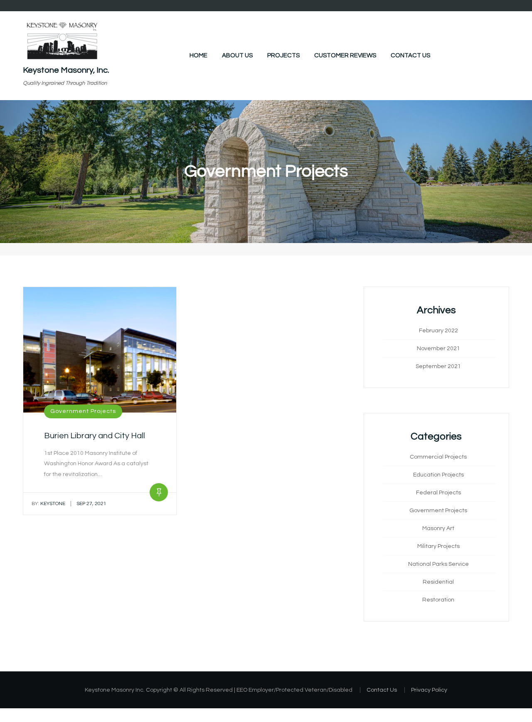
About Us (237, 55)
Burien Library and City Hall (94, 436)
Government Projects (83, 411)
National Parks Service (438, 564)
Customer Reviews (345, 55)
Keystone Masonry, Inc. (66, 70)
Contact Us (410, 55)
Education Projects (438, 475)
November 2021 (438, 348)
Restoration (438, 600)
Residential (438, 582)
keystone (48, 503)
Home (198, 55)
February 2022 (438, 331)
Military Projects (438, 546)
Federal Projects (438, 493)
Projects (283, 55)
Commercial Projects (438, 457)
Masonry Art (438, 528)
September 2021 (438, 366)
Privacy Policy (429, 690)
